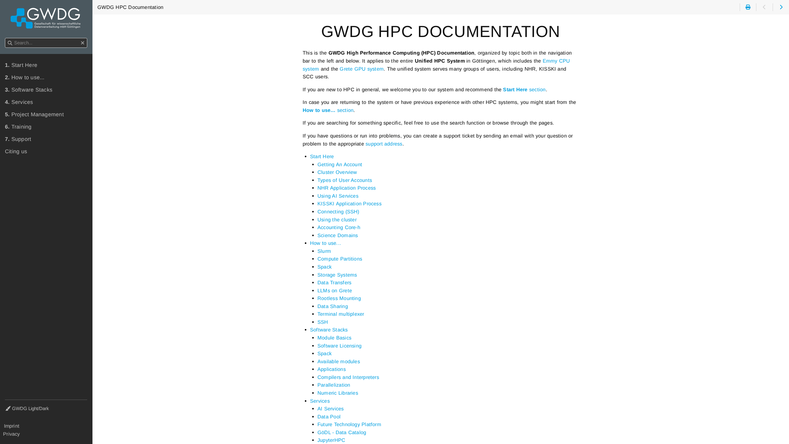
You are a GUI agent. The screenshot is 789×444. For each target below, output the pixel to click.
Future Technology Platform (349, 424)
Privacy (11, 434)
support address (384, 143)
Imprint (11, 426)
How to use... (325, 243)
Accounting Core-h (338, 227)
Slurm (324, 251)
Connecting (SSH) (338, 211)
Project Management (34, 114)
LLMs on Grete (334, 290)
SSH (322, 322)
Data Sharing (332, 306)
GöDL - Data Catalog (341, 432)
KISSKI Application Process (349, 203)
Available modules (338, 361)
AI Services (330, 408)
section (524, 89)
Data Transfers (334, 282)
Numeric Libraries (337, 393)
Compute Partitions (339, 258)
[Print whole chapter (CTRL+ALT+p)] (748, 7)
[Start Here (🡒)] (781, 7)
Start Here (322, 156)
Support (18, 139)
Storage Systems (337, 275)
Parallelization (333, 385)
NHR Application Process (346, 188)
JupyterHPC (331, 440)
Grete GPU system (362, 69)
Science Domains (337, 235)
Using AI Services (337, 196)
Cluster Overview (337, 172)
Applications (331, 369)
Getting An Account (339, 164)
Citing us (16, 151)
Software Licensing (339, 345)
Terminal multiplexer (340, 314)
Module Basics (334, 337)
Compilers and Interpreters (348, 377)
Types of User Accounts (344, 180)
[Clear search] (82, 43)
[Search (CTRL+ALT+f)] (10, 43)
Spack (324, 266)
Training (18, 127)
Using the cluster (337, 219)
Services (320, 401)
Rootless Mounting (339, 298)
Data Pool (329, 416)
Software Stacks (329, 329)
